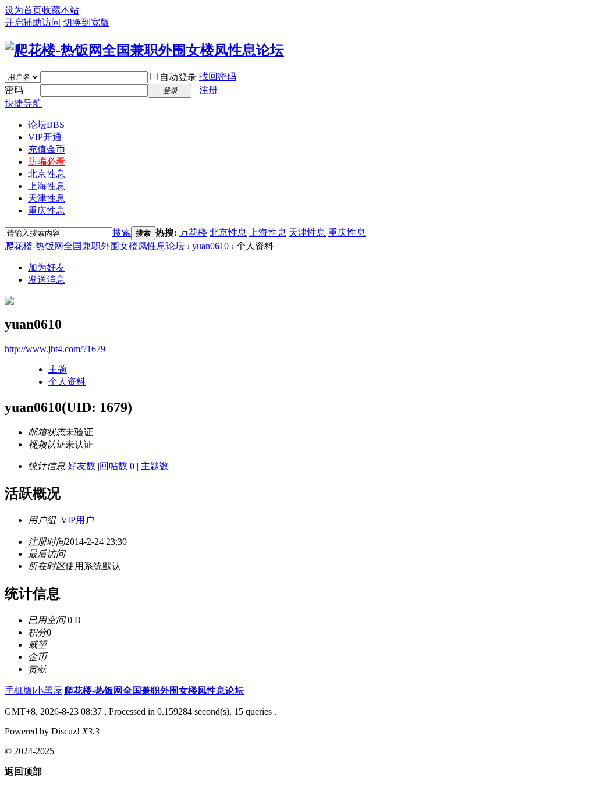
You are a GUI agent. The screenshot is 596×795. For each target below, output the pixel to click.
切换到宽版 (86, 22)
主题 (57, 369)
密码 (14, 90)
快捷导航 (23, 103)
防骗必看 (46, 161)
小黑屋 (48, 690)
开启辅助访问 (33, 22)
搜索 (121, 232)
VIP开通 (45, 137)
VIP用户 (77, 520)
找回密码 (217, 76)
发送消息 (46, 280)
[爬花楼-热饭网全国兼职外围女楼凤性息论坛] (144, 50)
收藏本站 (60, 10)
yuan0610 (210, 246)
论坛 (46, 125)
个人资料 (67, 381)
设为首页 (23, 10)
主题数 (155, 466)
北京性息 (46, 174)
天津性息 (46, 198)
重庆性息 (46, 210)
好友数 (83, 466)
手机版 (19, 690)
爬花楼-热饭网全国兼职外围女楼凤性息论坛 (95, 246)
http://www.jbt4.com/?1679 (55, 349)
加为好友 (46, 267)
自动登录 (178, 77)
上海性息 (46, 186)
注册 (208, 90)
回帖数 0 (117, 466)
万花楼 (193, 232)
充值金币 (46, 149)
